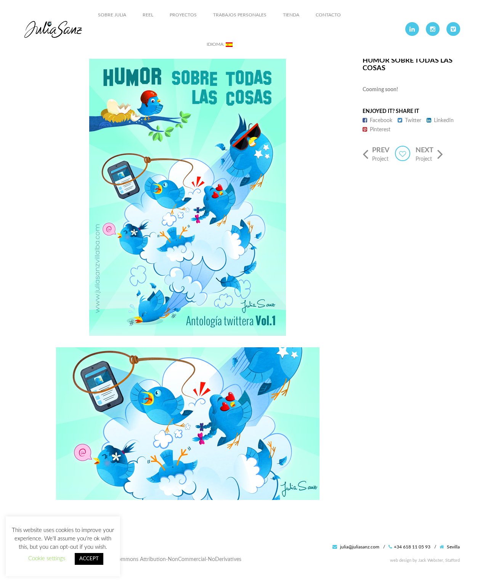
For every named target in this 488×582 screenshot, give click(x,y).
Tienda (291, 15)
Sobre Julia (112, 15)
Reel (148, 15)
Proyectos (183, 15)
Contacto (328, 15)
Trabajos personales (239, 15)
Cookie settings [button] (46, 558)
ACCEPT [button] (89, 558)
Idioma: (216, 44)
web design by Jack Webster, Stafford (425, 560)
